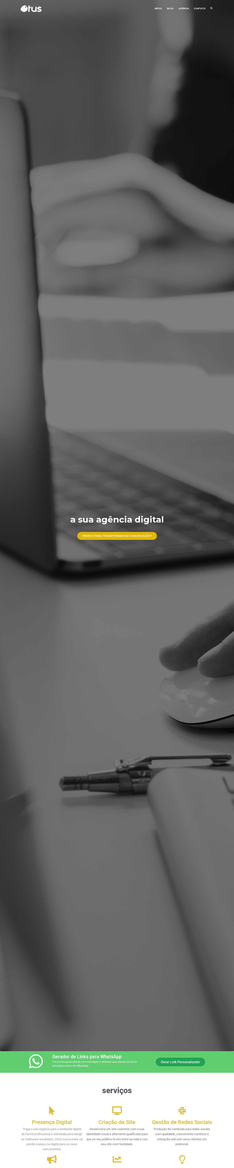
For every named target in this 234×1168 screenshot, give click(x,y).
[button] (180, 1062)
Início (158, 8)
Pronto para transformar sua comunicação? (117, 535)
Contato (200, 8)
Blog (170, 8)
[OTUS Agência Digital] (31, 8)
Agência (184, 8)
